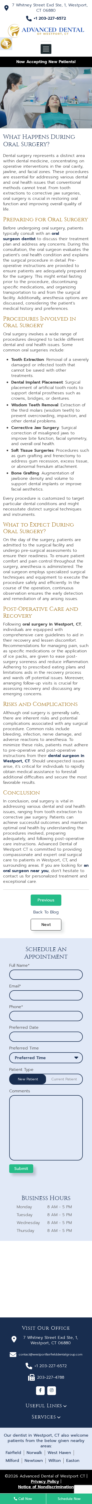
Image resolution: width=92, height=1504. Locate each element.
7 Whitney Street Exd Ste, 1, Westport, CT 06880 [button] (50, 8)
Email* (15, 986)
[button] (6, 43)
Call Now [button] (24, 1498)
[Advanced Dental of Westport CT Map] (46, 1279)
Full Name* (19, 965)
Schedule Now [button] (69, 1498)
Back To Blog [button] (46, 912)
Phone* (16, 1007)
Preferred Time (24, 1048)
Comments (19, 1091)
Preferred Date (24, 1027)
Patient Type (21, 1069)
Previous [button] (46, 900)
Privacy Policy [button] (45, 1481)
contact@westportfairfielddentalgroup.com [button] (50, 1354)
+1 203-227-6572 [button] (50, 18)
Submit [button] (21, 1169)
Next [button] (46, 925)
